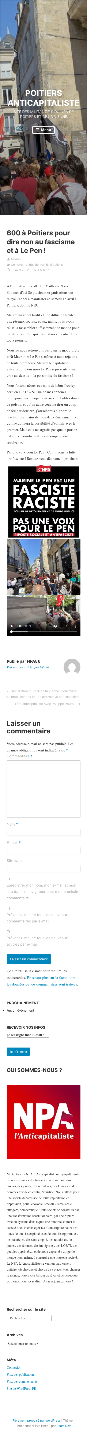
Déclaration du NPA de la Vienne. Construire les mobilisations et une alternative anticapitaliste (43, 694)
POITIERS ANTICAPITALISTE (43, 98)
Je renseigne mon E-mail (26, 1034)
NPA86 (16, 259)
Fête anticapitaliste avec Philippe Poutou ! (46, 704)
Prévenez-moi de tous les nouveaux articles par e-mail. (37, 941)
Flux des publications (21, 1374)
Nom (12, 824)
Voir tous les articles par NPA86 (28, 667)
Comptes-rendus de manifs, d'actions (37, 264)
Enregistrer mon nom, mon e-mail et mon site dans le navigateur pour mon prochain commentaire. (42, 891)
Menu (45, 130)
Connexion (14, 1367)
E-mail (14, 842)
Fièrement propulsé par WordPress (36, 1420)
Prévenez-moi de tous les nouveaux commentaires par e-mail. (37, 918)
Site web (14, 861)
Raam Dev (64, 1426)
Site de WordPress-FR (21, 1388)
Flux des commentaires (22, 1381)
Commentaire (20, 756)
